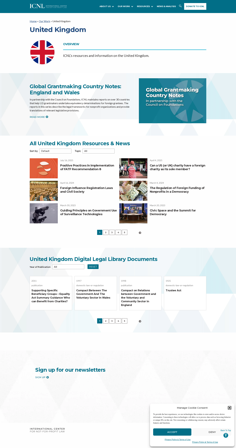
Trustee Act (173, 290)
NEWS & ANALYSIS (166, 6)
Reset (93, 266)
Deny (212, 432)
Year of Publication (40, 267)
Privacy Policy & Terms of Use (178, 439)
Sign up (40, 377)
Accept (172, 432)
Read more (37, 117)
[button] (229, 407)
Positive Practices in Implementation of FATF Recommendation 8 (87, 167)
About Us (105, 6)
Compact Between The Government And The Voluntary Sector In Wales (93, 294)
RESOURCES (143, 6)
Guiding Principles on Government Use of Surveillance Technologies (88, 212)
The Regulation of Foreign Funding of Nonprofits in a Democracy (177, 189)
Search (181, 7)
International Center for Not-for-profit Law (47, 430)
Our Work (124, 6)
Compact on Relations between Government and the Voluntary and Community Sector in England (138, 298)
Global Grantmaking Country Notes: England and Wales (75, 89)
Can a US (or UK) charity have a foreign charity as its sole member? (177, 167)
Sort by (34, 151)
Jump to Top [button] (226, 434)
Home (33, 21)
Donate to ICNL (195, 6)
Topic (78, 151)
